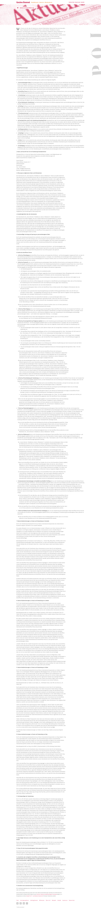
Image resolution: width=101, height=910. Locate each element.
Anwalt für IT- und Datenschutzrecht (34, 896)
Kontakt (82, 2)
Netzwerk (54, 900)
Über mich (48, 900)
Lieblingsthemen (34, 900)
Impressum (77, 2)
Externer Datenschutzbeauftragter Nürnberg (47, 894)
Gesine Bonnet (23, 2)
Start (17, 900)
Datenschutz (71, 2)
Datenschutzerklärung (27, 8)
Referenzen (41, 900)
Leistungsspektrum (24, 900)
